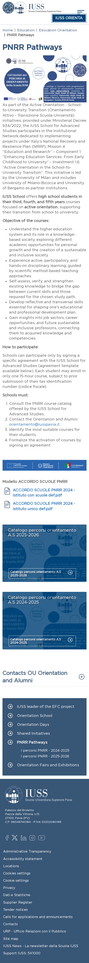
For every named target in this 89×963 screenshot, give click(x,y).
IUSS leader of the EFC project (45, 707)
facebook (9, 838)
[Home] (37, 4)
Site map (10, 938)
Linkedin (24, 838)
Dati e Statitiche (16, 895)
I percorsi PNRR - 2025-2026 (45, 756)
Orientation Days (33, 725)
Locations (11, 866)
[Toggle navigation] (80, 12)
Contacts (10, 924)
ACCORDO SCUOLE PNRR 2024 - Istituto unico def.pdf (44, 506)
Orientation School (34, 716)
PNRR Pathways (32, 742)
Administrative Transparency (27, 851)
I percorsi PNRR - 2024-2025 (45, 750)
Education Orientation (58, 30)
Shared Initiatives (33, 734)
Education (26, 30)
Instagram (33, 838)
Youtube (42, 838)
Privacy (9, 888)
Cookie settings (16, 880)
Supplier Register (17, 902)
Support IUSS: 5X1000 (21, 953)
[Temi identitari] (8, 4)
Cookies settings (16, 873)
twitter (15, 838)
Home (7, 30)
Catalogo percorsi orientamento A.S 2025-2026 (35, 573)
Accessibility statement (22, 859)
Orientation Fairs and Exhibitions (48, 765)
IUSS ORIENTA (69, 18)
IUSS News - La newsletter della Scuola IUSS (40, 946)
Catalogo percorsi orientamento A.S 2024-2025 (35, 641)
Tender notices (15, 909)
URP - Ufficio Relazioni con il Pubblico (34, 931)
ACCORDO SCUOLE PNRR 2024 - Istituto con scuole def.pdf (44, 492)
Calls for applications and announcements (38, 917)
